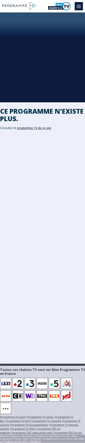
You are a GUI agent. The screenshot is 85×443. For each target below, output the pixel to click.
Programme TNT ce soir (67, 433)
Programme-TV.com (58, 436)
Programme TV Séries (40, 417)
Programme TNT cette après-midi (31, 433)
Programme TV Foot (18, 421)
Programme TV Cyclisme (46, 421)
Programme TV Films (22, 429)
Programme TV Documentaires (29, 425)
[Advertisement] (42, 57)
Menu (79, 6)
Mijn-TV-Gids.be (32, 438)
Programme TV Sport (13, 417)
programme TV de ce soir (34, 128)
